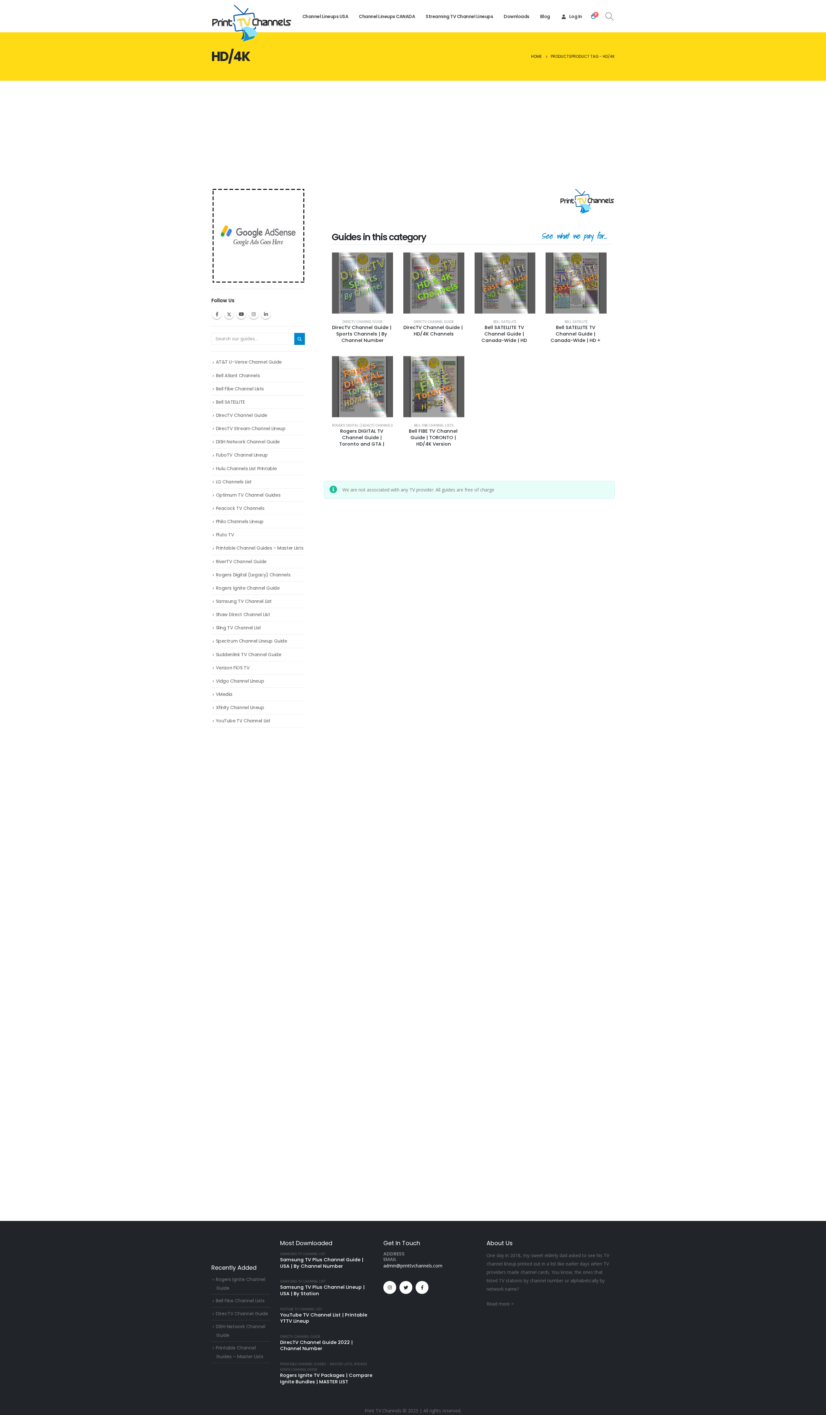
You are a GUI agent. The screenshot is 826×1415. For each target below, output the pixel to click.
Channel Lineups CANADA (387, 16)
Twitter (229, 314)
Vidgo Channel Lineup (240, 681)
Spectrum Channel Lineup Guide (251, 641)
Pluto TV (225, 535)
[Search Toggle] (610, 16)
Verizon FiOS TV (233, 668)
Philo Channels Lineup (240, 521)
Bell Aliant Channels (238, 375)
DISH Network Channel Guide (248, 442)
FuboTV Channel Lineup (242, 455)
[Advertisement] (413, 129)
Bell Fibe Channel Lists (434, 425)
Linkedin (266, 314)
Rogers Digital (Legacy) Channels (362, 425)
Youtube (241, 314)
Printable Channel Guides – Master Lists (260, 548)
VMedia (224, 694)
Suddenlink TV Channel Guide (248, 654)
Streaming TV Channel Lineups (459, 16)
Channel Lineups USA (325, 16)
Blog (545, 16)
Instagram (253, 314)
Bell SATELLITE (504, 321)
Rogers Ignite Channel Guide (248, 588)
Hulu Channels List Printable (246, 468)
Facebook (217, 314)
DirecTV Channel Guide (362, 321)
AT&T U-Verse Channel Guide (249, 362)
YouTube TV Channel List (243, 721)
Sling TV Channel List (238, 628)
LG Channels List (234, 482)
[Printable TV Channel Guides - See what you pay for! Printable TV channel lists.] (251, 23)
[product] (362, 283)
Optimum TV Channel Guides (248, 495)
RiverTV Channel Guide (241, 561)
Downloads (516, 16)
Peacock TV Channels (240, 508)
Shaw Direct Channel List (243, 614)
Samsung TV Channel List (244, 601)
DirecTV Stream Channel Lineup (251, 428)
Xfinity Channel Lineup (240, 707)
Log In (575, 16)
